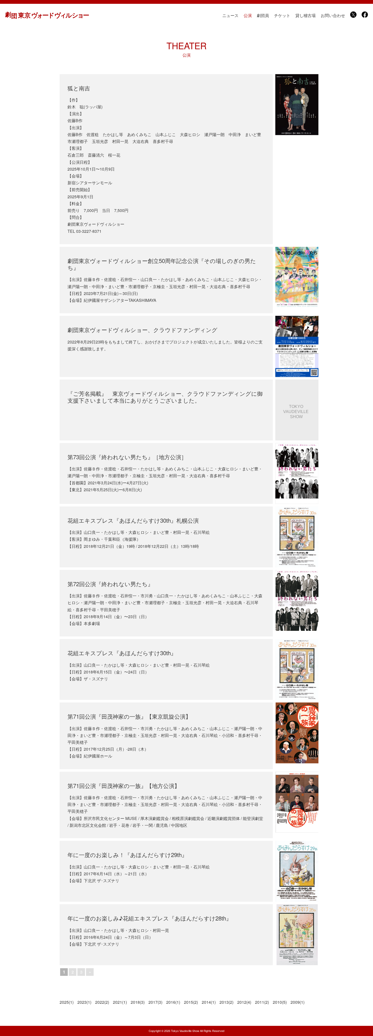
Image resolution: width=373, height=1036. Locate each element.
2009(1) (297, 1002)
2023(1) (84, 1002)
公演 (248, 15)
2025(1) (67, 1002)
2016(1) (173, 1002)
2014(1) (209, 1002)
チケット (282, 15)
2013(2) (226, 1002)
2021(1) (120, 1002)
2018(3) (138, 1002)
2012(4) (244, 1002)
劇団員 (263, 15)
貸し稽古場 (305, 15)
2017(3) (155, 1002)
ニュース (230, 15)
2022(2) (102, 1002)
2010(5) (280, 1002)
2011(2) (262, 1002)
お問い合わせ (333, 15)
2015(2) (191, 1002)
